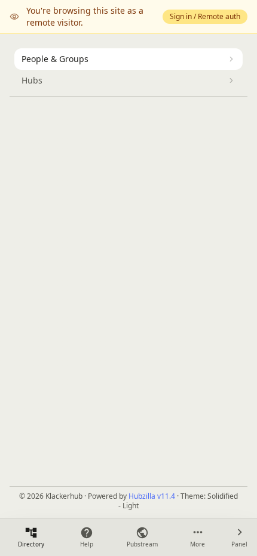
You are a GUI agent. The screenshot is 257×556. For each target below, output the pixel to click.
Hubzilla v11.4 (151, 496)
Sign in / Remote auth (205, 16)
